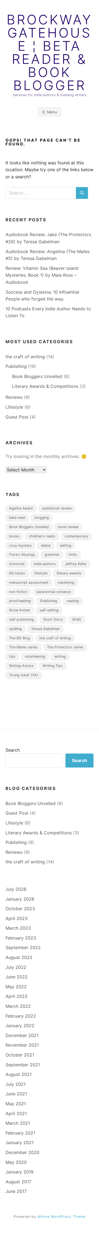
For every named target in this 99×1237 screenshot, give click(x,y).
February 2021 (20, 1133)
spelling (15, 629)
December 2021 (22, 1035)
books (14, 536)
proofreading (20, 601)
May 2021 (16, 1103)
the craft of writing (25, 356)
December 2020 (22, 1152)
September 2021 (23, 1064)
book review (68, 527)
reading (73, 601)
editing (65, 545)
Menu (52, 112)
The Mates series (23, 647)
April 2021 (16, 1113)
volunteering (35, 656)
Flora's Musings (22, 554)
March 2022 (18, 1006)
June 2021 (16, 1093)
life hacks (17, 573)
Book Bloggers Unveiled (37, 376)
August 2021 (19, 1074)
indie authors (45, 564)
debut (46, 545)
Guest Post (17, 417)
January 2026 (20, 899)
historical (16, 564)
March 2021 (18, 1123)
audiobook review (57, 508)
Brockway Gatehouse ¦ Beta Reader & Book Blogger (49, 52)
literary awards (69, 573)
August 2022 (19, 957)
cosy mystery (20, 545)
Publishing (16, 366)
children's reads (42, 536)
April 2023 (17, 918)
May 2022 (16, 986)
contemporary (76, 536)
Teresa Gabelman (45, 629)
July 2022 (16, 967)
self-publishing (21, 619)
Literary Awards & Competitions (45, 386)
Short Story (53, 619)
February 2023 (21, 938)
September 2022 (23, 947)
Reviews (14, 397)
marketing (66, 582)
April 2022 (17, 996)
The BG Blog (19, 638)
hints (73, 554)
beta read (17, 518)
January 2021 (20, 1142)
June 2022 (17, 977)
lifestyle (40, 573)
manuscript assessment (28, 582)
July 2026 (16, 889)
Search (13, 750)
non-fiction (18, 592)
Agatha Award (21, 508)
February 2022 (21, 1016)
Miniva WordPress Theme (61, 1217)
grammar (52, 554)
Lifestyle (14, 407)
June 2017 (16, 1191)
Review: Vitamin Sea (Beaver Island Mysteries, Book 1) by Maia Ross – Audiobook (42, 275)
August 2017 (18, 1181)
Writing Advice (21, 666)
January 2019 (20, 1172)
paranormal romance (54, 592)
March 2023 (18, 928)
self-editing (49, 610)
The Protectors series (65, 647)
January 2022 (20, 1025)
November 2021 (22, 1045)
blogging (41, 518)
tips (12, 656)
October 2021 (20, 1055)
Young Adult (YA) (23, 675)
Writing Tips (53, 666)
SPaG (76, 619)
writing (60, 656)
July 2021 (16, 1084)
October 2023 (20, 908)
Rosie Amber (19, 610)
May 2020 (16, 1162)
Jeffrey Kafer (76, 564)
